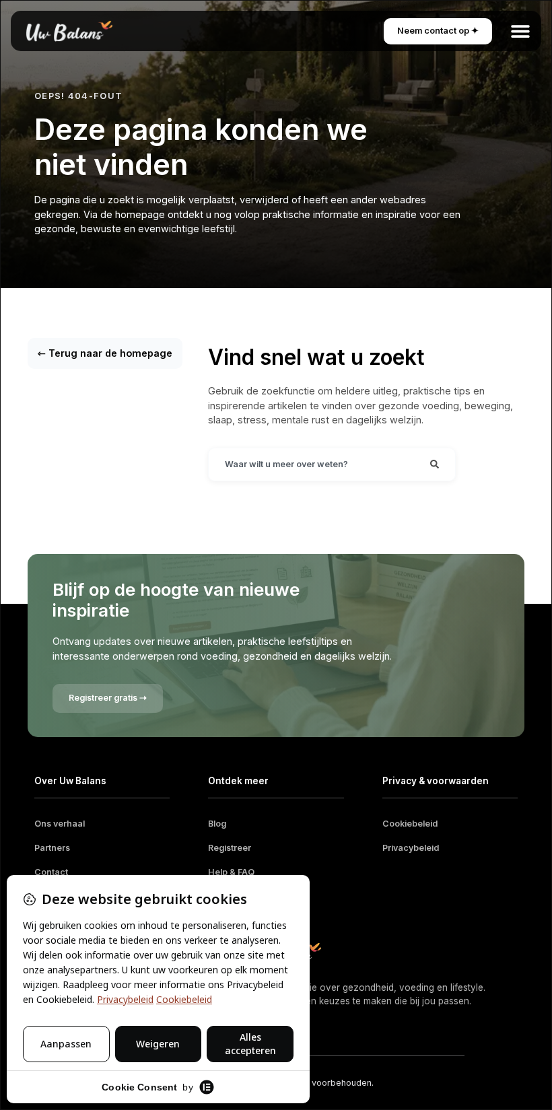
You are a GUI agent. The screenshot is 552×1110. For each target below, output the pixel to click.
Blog (217, 824)
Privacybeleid (410, 848)
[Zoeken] (434, 464)
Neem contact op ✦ (438, 31)
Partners (52, 848)
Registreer (229, 848)
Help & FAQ (231, 872)
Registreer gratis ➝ (108, 698)
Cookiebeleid (410, 824)
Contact (51, 872)
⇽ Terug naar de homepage (105, 353)
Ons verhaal (59, 824)
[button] (520, 31)
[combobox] (311, 464)
